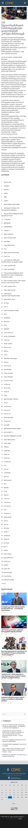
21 (18, 795)
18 (6, 795)
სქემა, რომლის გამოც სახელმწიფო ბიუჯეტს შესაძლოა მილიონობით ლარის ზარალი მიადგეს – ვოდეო (13, 750)
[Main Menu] (25, 3)
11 (6, 792)
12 (10, 792)
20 (14, 795)
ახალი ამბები (6, 603)
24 (2, 797)
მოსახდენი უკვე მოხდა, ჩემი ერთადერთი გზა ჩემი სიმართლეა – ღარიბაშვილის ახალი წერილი (13, 608)
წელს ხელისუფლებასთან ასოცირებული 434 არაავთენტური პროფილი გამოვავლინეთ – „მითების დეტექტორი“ (14, 653)
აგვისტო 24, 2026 (6, 656)
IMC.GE (16, 818)
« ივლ (13, 803)
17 (2, 795)
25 (6, 797)
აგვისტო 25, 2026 (6, 612)
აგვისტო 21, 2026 (6, 679)
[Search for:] (14, 714)
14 (18, 792)
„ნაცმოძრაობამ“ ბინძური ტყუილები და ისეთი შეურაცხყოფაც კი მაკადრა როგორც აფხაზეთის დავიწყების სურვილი (13, 676)
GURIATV (3, 583)
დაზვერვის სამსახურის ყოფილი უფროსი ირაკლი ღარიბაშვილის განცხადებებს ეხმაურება (12, 699)
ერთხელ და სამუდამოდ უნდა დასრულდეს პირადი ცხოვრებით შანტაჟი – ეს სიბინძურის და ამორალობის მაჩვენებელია (13, 726)
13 (14, 792)
